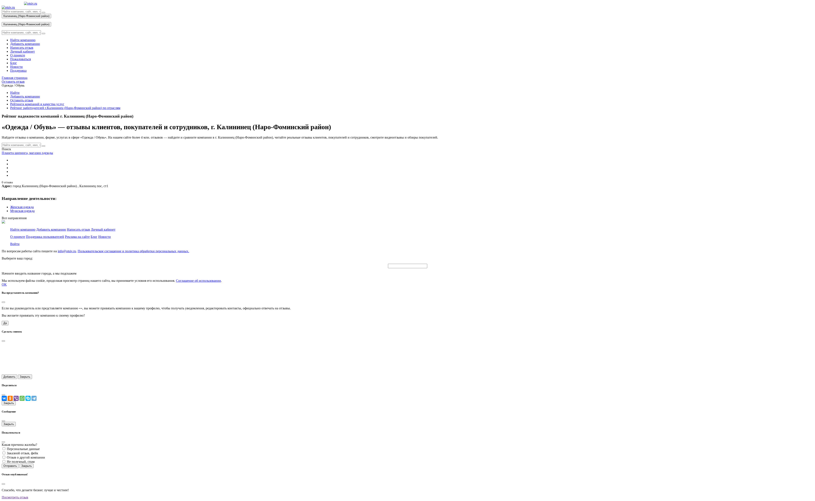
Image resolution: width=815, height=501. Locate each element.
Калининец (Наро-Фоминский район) (26, 16)
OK (4, 284)
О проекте (17, 237)
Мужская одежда (22, 211)
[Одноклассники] (10, 398)
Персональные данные (23, 449)
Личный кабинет (103, 229)
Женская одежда (22, 207)
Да (5, 323)
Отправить (10, 465)
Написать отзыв (78, 229)
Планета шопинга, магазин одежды (27, 153)
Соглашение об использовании (198, 280)
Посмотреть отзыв (15, 497)
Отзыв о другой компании (26, 457)
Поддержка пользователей (45, 237)
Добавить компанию (25, 96)
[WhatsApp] (22, 398)
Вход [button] (5, 20)
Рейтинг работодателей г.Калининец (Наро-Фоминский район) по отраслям (65, 108)
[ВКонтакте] (4, 398)
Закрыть (25, 376)
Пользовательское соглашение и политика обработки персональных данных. (133, 251)
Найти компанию (22, 229)
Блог (94, 237)
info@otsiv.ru (67, 251)
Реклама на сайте (77, 237)
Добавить (9, 376)
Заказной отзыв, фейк (22, 453)
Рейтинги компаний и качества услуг (37, 104)
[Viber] (16, 398)
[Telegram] (34, 398)
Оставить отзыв (21, 100)
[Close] (3, 302)
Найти (15, 92)
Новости (104, 237)
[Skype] (28, 398)
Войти (15, 244)
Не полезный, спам (21, 461)
